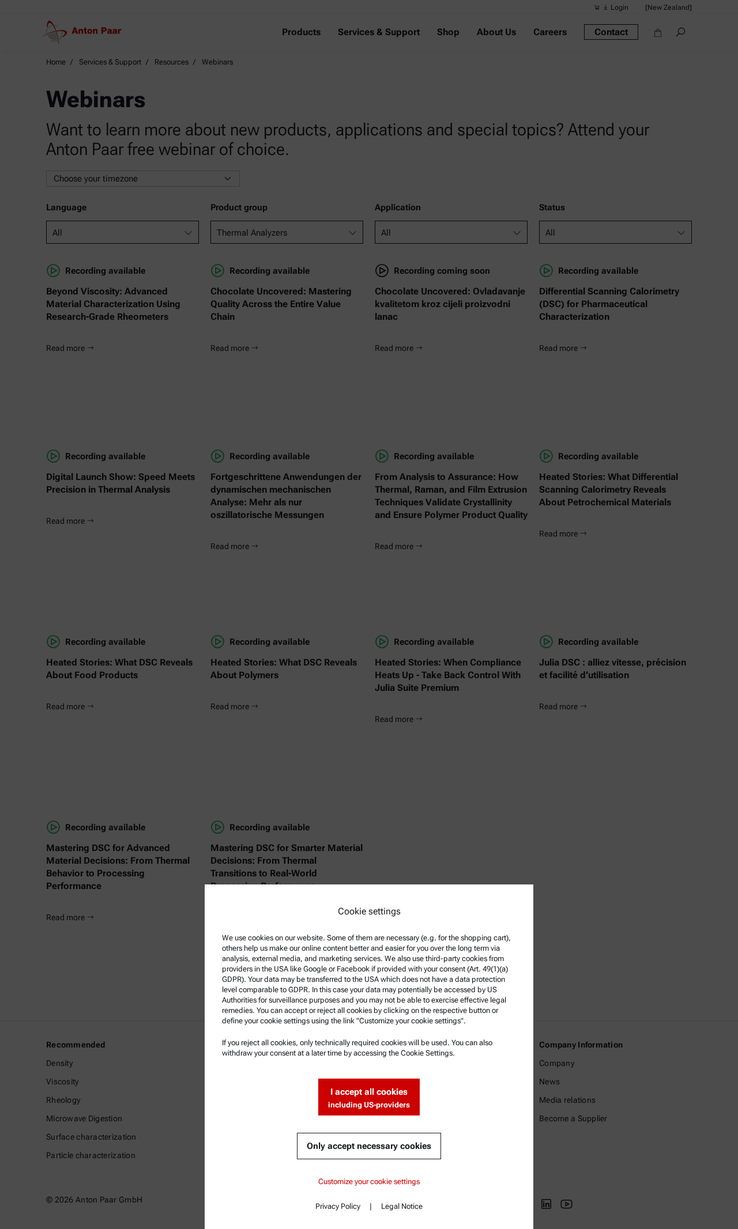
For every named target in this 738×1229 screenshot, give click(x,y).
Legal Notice (402, 1206)
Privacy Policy (337, 1206)
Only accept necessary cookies (369, 1146)
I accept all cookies (369, 1098)
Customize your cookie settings (369, 1181)
